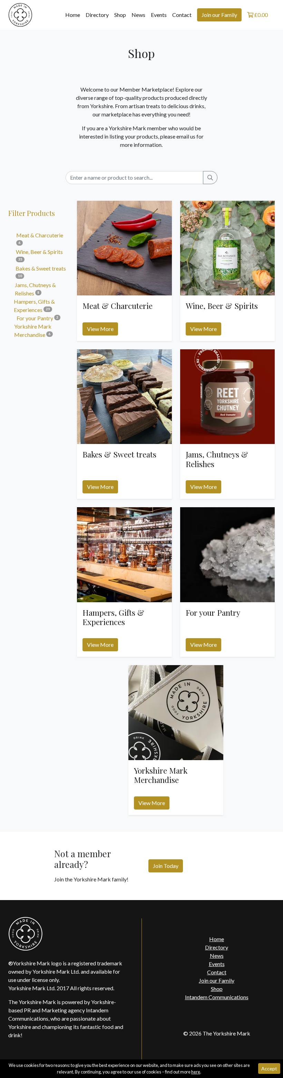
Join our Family (219, 14)
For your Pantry (37, 318)
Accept (269, 1068)
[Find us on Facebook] (195, 1015)
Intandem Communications (216, 997)
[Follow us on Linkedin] (238, 1015)
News (138, 14)
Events (159, 14)
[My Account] (273, 15)
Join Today (165, 865)
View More (100, 328)
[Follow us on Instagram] (224, 1015)
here (195, 1072)
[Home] (20, 14)
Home (72, 14)
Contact (182, 14)
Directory (97, 14)
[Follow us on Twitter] (210, 1015)
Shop (120, 14)
